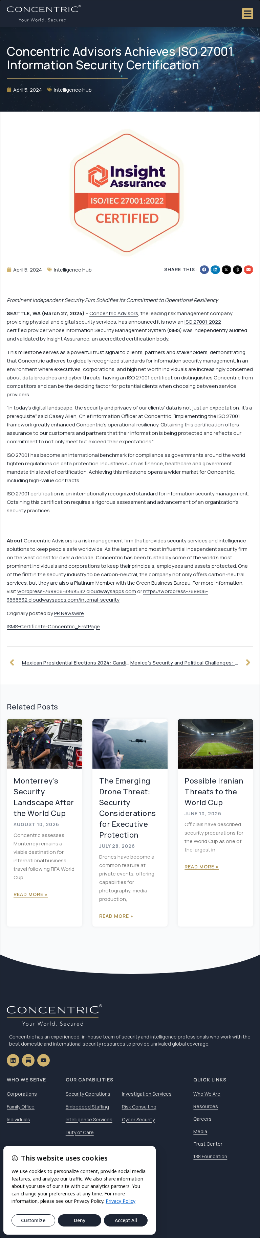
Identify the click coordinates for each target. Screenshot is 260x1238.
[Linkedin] (13, 1060)
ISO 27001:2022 (203, 321)
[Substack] (28, 1060)
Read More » (31, 894)
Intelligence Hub (73, 89)
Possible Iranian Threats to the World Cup (214, 792)
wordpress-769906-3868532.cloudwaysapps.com (76, 591)
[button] (204, 269)
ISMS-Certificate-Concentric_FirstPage (53, 626)
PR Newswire (69, 613)
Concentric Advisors (113, 313)
